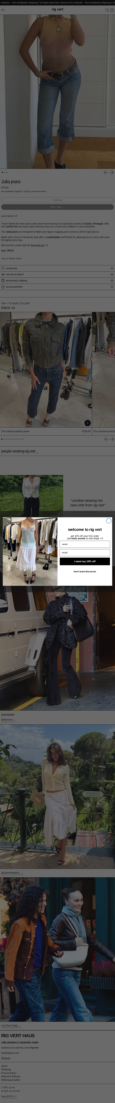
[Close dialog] (108, 520)
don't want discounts (85, 571)
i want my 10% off (84, 561)
